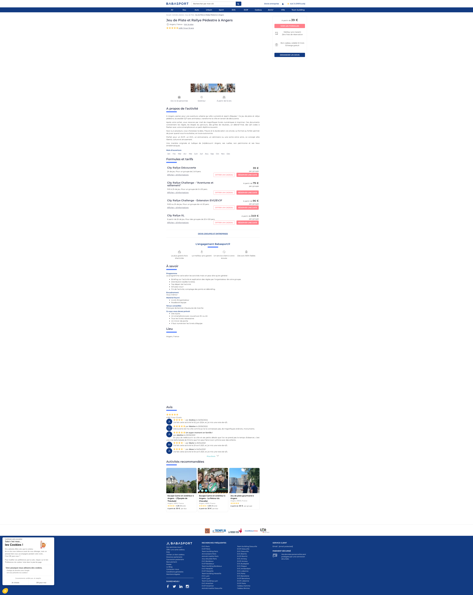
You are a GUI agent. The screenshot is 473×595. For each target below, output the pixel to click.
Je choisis (15, 583)
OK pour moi (41, 583)
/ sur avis (186, 28)
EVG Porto (241, 573)
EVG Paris (206, 546)
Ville (283, 10)
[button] (5, 591)
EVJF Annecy (242, 561)
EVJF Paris (206, 549)
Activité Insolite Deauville (212, 588)
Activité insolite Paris (210, 556)
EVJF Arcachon (208, 586)
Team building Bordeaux (212, 566)
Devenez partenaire (174, 557)
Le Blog (169, 567)
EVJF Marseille (207, 571)
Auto (197, 10)
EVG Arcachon (207, 583)
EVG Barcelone (243, 576)
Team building (298, 10)
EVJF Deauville (243, 549)
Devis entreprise (271, 4)
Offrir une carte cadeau (175, 550)
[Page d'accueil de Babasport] (177, 3)
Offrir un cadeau (224, 175)
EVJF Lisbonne (243, 581)
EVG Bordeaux (207, 561)
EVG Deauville (243, 551)
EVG (234, 10)
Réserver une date (247, 175)
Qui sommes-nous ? (174, 547)
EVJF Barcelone (243, 578)
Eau (184, 10)
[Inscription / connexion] (283, 3)
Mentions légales (173, 574)
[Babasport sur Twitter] (175, 587)
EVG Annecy (242, 559)
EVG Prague (242, 566)
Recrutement (171, 562)
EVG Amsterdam (244, 569)
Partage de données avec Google (18, 570)
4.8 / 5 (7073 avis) (297, 4)
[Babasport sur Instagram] (188, 587)
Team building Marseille (211, 573)
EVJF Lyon (206, 578)
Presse (168, 564)
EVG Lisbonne (242, 571)
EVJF (246, 10)
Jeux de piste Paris (209, 559)
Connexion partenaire (175, 559)
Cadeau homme (243, 586)
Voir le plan (189, 24)
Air (172, 10)
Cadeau (258, 10)
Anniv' (270, 10)
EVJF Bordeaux (208, 564)
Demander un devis (290, 55)
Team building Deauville (247, 546)
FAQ (168, 552)
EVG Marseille (207, 569)
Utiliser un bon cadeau (175, 554)
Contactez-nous (172, 569)
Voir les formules (289, 26)
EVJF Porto (241, 583)
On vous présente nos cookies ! (17, 573)
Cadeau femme (243, 588)
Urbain (209, 10)
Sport (221, 10)
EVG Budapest (243, 564)
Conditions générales (174, 572)
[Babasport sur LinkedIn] (182, 587)
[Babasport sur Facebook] (169, 587)
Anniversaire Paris (209, 554)
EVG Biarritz (242, 554)
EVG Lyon (206, 576)
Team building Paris (210, 551)
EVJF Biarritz (242, 556)
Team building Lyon (210, 581)
